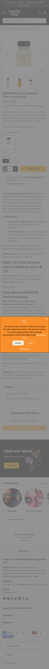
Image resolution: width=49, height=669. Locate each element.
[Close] (46, 318)
